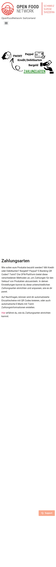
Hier (3, 312)
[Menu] (6, 23)
